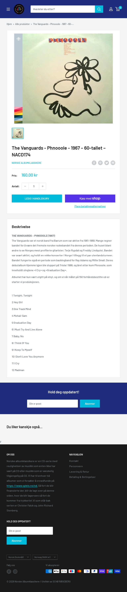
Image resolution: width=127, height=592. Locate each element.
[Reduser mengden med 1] (25, 186)
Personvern (76, 466)
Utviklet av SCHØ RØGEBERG (56, 581)
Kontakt (74, 460)
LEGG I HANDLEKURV (37, 198)
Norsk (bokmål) (15, 557)
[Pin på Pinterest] (100, 162)
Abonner (90, 403)
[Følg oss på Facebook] (9, 571)
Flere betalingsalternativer (90, 206)
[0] (118, 9)
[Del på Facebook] (94, 162)
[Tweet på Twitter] (106, 162)
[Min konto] (111, 9)
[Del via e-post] (113, 162)
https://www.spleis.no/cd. (22, 485)
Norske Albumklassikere (26, 162)
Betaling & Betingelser (82, 476)
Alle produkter (22, 24)
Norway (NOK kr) (42, 557)
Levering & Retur (79, 471)
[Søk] (99, 9)
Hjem (9, 24)
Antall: (16, 186)
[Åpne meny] (8, 9)
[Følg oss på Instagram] (15, 571)
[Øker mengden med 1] (42, 186)
